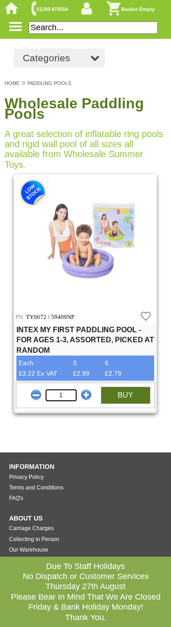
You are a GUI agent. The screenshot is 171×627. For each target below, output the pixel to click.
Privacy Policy (26, 477)
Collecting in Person (34, 539)
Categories (46, 58)
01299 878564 (52, 9)
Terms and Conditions (36, 487)
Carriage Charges (31, 528)
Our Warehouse (28, 550)
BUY (125, 395)
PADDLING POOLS (49, 83)
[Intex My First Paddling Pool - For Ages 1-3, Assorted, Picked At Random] (85, 242)
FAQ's (16, 498)
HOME (12, 83)
